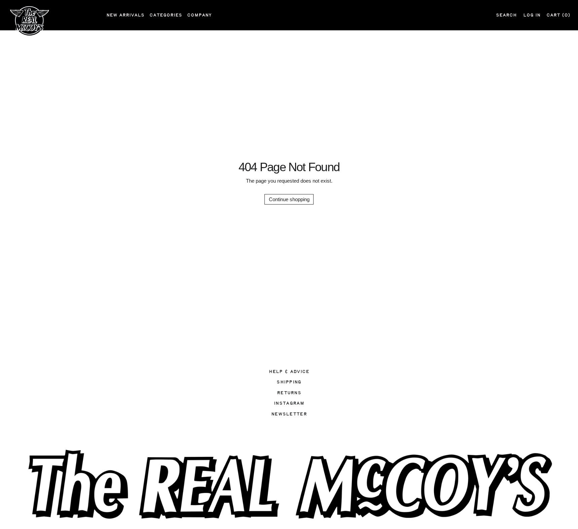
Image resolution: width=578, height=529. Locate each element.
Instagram (289, 403)
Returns (289, 393)
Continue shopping (289, 199)
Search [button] (506, 15)
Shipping (289, 382)
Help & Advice (289, 371)
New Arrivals (125, 15)
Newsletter (289, 414)
